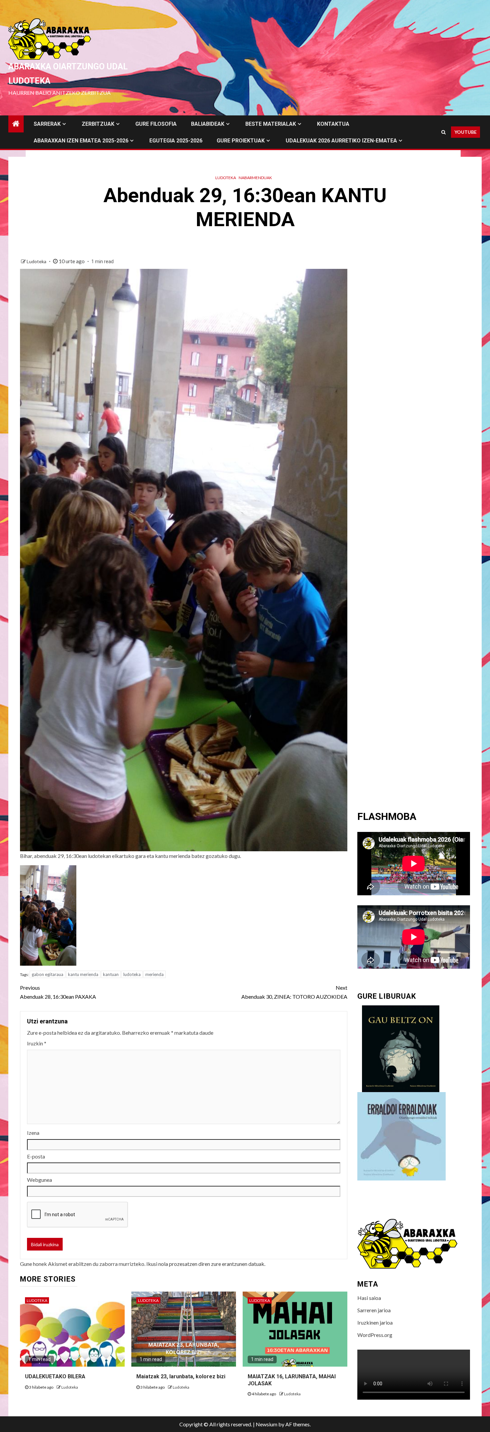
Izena (33, 1132)
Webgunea (39, 1179)
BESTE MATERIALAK (270, 124)
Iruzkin (36, 1043)
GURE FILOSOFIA (156, 124)
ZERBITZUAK (98, 124)
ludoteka (132, 974)
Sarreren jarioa (374, 1310)
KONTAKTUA (333, 124)
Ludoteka (225, 177)
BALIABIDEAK (207, 124)
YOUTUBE (465, 132)
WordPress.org (374, 1335)
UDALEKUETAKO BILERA (55, 1376)
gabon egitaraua (47, 974)
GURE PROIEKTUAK (241, 140)
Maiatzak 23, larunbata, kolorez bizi (180, 1376)
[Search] (443, 132)
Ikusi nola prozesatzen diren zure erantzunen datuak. (205, 1264)
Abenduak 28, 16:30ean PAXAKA (58, 992)
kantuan (111, 974)
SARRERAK (47, 124)
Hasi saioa (369, 1298)
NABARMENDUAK (255, 177)
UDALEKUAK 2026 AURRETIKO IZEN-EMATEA (341, 140)
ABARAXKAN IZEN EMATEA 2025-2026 (81, 140)
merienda (154, 974)
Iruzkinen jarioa (375, 1322)
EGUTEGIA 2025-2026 (175, 140)
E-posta (36, 1156)
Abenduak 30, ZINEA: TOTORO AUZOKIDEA (294, 992)
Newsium (266, 1424)
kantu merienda (83, 974)
